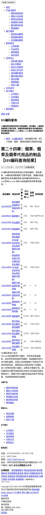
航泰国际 (20, 479)
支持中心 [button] (10, 58)
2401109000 (6, 341)
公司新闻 (15, 46)
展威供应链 (33, 476)
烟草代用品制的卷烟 (16, 295)
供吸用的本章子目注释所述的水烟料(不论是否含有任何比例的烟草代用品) (16, 267)
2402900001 (6, 295)
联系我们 (10, 109)
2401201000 (6, 333)
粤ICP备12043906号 (30, 492)
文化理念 (15, 97)
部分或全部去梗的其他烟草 (16, 324)
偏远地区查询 (17, 76)
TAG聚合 (17, 492)
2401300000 (6, 316)
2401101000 (6, 348)
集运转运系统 (17, 25)
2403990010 (6, 216)
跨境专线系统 (17, 19)
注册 (8, 114)
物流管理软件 (18, 470)
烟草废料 (16, 316)
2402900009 (6, 286)
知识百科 (15, 55)
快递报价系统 (17, 22)
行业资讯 (15, 49)
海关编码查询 (17, 73)
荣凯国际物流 (22, 476)
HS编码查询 (17, 139)
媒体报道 (15, 52)
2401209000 (6, 324)
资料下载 (15, 85)
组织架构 (15, 100)
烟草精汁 (16, 216)
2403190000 (6, 243)
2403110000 (6, 267)
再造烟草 (16, 229)
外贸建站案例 (17, 40)
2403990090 (6, 206)
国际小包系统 (17, 16)
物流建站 (15, 28)
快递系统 (12, 476)
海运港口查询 (17, 61)
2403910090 (6, 222)
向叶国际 (12, 479)
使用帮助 (15, 82)
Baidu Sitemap (7, 492)
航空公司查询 (17, 67)
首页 (8, 7)
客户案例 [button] (10, 31)
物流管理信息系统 (16, 473)
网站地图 (36, 489)
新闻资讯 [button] (10, 43)
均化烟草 (16, 222)
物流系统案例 (17, 34)
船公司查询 (16, 64)
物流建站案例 (17, 37)
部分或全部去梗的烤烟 (16, 334)
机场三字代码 (17, 70)
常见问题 (15, 79)
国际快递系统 (17, 13)
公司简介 (15, 94)
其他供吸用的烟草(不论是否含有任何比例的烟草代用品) (16, 243)
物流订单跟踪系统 (32, 473)
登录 (3, 114)
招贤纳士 (15, 106)
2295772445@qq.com (16, 459)
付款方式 (15, 103)
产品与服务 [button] (11, 10)
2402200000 (6, 303)
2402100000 (6, 309)
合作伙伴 (10, 88)
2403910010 (6, 229)
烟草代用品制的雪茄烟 (16, 286)
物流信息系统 (30, 470)
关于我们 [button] (10, 91)
